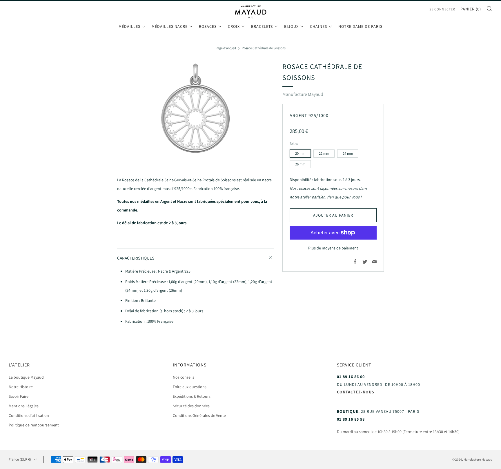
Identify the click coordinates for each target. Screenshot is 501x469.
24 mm (348, 153)
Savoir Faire (18, 396)
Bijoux (291, 26)
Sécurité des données (191, 405)
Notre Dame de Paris (360, 26)
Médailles (129, 26)
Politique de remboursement (34, 425)
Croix (234, 26)
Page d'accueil (226, 48)
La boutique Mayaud (26, 377)
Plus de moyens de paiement (333, 248)
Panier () (470, 9)
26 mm (300, 164)
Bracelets (262, 26)
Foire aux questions (189, 386)
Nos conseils (183, 377)
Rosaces (208, 26)
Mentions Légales (24, 405)
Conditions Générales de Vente (199, 415)
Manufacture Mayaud (302, 94)
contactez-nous (355, 392)
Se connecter (442, 9)
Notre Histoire (21, 386)
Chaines (318, 26)
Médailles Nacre (170, 26)
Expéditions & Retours (191, 396)
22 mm (324, 153)
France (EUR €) (20, 459)
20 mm (300, 153)
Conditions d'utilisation (29, 415)
